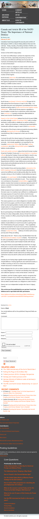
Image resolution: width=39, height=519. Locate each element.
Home (4, 10)
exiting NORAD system (21, 146)
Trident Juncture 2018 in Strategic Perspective (18, 374)
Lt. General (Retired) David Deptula (9, 431)
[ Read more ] (3, 456)
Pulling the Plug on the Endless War (15, 372)
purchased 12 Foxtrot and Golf (18, 101)
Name (3, 332)
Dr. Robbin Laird (4, 419)
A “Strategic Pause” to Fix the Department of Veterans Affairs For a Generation (19, 392)
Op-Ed (17, 15)
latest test (12, 77)
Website (3, 339)
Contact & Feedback (9, 503)
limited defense (23, 181)
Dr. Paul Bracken (4, 428)
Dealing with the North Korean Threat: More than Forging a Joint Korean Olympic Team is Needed (19, 396)
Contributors (20, 17)
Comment (4, 316)
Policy (19, 468)
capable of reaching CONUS (20, 120)
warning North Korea (13, 131)
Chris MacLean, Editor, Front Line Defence (11, 443)
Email (3, 335)
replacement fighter (13, 144)
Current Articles (18, 11)
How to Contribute (19, 21)
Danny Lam (3, 434)
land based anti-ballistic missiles (11, 238)
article (9, 305)
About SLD (6, 20)
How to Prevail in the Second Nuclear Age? (17, 474)
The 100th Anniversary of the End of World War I (19, 369)
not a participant (12, 177)
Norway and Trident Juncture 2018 (14, 377)
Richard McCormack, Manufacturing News (11, 440)
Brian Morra (3, 437)
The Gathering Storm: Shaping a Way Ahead (17, 471)
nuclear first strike (11, 231)
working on (7, 113)
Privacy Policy (8, 505)
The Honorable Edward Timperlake (9, 423)
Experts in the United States (9, 118)
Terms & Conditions (9, 508)
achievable (32, 126)
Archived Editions (5, 16)
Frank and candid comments (9, 151)
